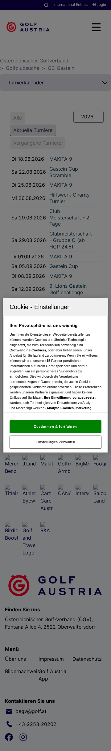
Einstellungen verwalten (55, 442)
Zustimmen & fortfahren (55, 426)
